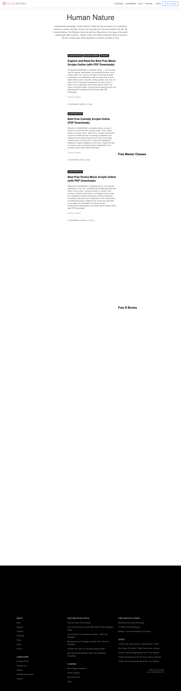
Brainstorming (91, 56)
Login (158, 3)
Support (20, 627)
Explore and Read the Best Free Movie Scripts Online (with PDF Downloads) (92, 62)
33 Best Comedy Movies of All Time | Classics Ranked (139, 657)
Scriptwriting (75, 56)
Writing (104, 56)
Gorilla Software (73, 673)
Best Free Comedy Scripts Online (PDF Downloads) (89, 120)
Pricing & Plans (23, 661)
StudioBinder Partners (25, 674)
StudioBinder (73, 104)
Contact (20, 678)
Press (19, 640)
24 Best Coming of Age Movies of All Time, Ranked (138, 652)
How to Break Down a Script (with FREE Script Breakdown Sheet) (90, 628)
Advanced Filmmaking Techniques (131, 622)
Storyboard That (73, 677)
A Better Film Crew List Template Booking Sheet (86, 649)
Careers (20, 670)
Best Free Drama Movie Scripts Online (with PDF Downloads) (92, 178)
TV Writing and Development (129, 627)
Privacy (20, 649)
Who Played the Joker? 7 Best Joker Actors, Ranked (138, 648)
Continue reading (74, 97)
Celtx (69, 681)
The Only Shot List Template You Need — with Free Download (87, 635)
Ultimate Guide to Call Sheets (79, 622)
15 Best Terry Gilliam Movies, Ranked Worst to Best (138, 644)
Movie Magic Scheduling (76, 668)
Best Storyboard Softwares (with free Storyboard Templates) (86, 654)
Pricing (148, 3)
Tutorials (20, 631)
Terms (19, 644)
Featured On (21, 665)
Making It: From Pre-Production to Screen (134, 631)
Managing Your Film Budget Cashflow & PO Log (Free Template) (88, 642)
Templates (21, 635)
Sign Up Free (170, 3)
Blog (18, 622)
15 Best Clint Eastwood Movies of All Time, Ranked (138, 661)
